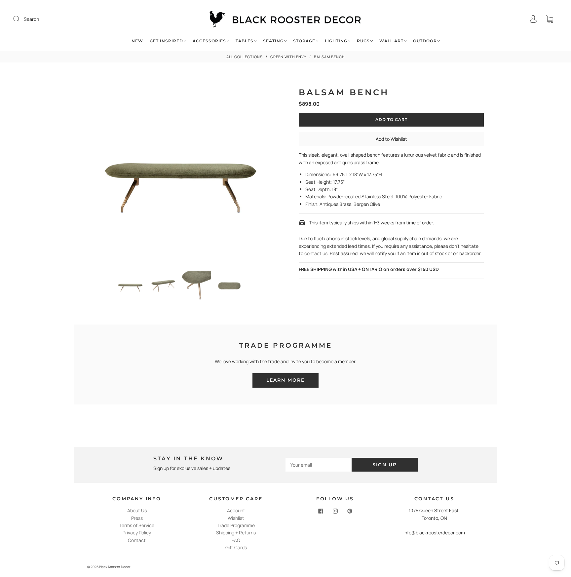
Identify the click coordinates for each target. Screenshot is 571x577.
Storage (304, 40)
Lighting (336, 40)
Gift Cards (236, 547)
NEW (137, 40)
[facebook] (320, 511)
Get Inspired (166, 40)
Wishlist (236, 518)
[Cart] (549, 19)
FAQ (236, 540)
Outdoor (425, 40)
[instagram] (335, 511)
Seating (273, 40)
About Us (137, 510)
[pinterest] (349, 511)
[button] (106, 175)
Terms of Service (136, 525)
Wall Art (391, 40)
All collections (244, 56)
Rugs (363, 40)
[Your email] (319, 465)
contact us (315, 253)
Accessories (209, 40)
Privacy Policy (137, 532)
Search (31, 19)
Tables (244, 40)
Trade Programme (236, 525)
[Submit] (20, 19)
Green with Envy (288, 56)
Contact (137, 540)
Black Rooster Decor (115, 566)
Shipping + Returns (236, 532)
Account (236, 510)
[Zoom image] (180, 175)
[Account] (533, 19)
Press (137, 518)
